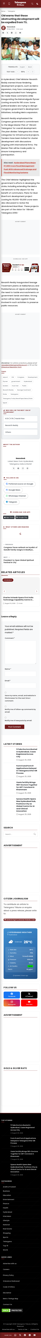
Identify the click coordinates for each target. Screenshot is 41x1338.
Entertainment (8, 1199)
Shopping (6, 1233)
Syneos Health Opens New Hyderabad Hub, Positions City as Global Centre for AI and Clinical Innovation (26, 805)
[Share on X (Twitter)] (7, 33)
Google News (14, 490)
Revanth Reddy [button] (11, 425)
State (5, 394)
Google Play (22, 517)
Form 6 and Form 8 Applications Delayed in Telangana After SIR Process (26, 769)
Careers (6, 1269)
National (6, 1225)
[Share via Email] (20, 33)
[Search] (34, 834)
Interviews (7, 1216)
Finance (6, 1204)
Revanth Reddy (8, 390)
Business (6, 1191)
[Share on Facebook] (3, 33)
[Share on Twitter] (20, 1335)
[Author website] (27, 468)
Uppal (5, 403)
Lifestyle (6, 1220)
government (15, 381)
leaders (5, 386)
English (22, 67)
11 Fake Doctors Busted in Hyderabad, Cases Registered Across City (26, 753)
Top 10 (5, 1246)
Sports (5, 1237)
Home (3, 11)
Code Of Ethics (9, 1287)
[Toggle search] (32, 3)
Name (8, 669)
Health (5, 1208)
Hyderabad (28, 381)
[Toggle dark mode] (37, 4)
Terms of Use (22, 1329)
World (5, 1250)
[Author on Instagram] (23, 468)
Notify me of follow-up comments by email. (20, 710)
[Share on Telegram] (12, 33)
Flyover (5, 381)
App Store (10, 517)
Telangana (11, 11)
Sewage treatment (24, 390)
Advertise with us (10, 1263)
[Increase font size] (28, 72)
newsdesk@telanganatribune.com (14, 365)
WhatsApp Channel (17, 496)
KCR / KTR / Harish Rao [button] (14, 418)
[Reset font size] (32, 72)
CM (12, 377)
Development (33, 377)
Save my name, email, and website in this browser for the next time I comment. (20, 698)
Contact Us (7, 1304)
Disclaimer (7, 1293)
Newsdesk (11, 27)
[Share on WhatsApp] (16, 33)
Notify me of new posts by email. (18, 720)
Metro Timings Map (10, 1299)
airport (5, 377)
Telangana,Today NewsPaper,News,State (17, 398)
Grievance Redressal (11, 1281)
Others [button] (8, 432)
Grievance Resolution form (11, 367)
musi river (15, 386)
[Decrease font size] (17, 72)
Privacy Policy (8, 1275)
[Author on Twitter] (14, 468)
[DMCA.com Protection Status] (20, 1310)
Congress (20, 377)
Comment (10, 638)
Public (24, 386)
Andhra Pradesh (9, 1187)
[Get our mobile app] (9, 4)
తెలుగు (30, 67)
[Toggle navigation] (4, 3)
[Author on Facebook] (18, 468)
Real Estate (7, 1229)
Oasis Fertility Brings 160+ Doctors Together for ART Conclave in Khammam (26, 786)
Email (7, 681)
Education (7, 1195)
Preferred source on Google (21, 484)
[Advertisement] (20, 238)
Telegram (13, 502)
